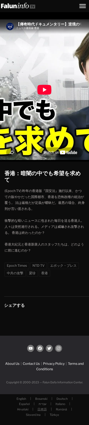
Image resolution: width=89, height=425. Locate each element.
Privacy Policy (54, 364)
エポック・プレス (63, 266)
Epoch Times (17, 266)
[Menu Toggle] (82, 6)
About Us (12, 364)
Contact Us (31, 364)
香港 (44, 273)
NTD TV (38, 266)
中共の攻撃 (15, 273)
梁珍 (32, 273)
